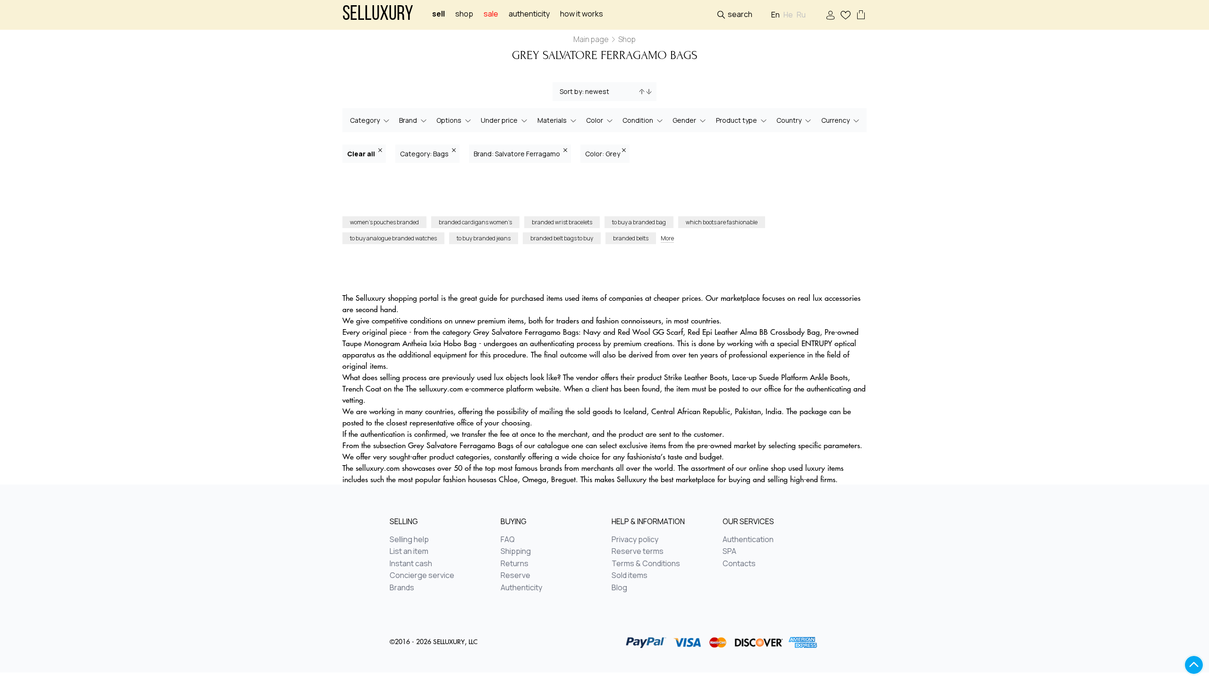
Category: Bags (425, 153)
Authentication (748, 540)
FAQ (508, 540)
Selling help (409, 540)
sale (491, 14)
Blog (619, 588)
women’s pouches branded (384, 222)
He (788, 15)
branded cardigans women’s (475, 222)
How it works (581, 14)
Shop (464, 14)
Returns (514, 564)
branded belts (630, 238)
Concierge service (422, 575)
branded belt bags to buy (561, 238)
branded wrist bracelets (562, 222)
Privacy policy (635, 540)
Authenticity (529, 14)
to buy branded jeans (484, 238)
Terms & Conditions (646, 564)
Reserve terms (638, 551)
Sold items (629, 575)
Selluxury (377, 15)
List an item (409, 551)
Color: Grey (602, 153)
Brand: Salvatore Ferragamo (518, 153)
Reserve (515, 575)
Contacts (739, 564)
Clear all (361, 153)
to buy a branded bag (639, 222)
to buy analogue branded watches (393, 238)
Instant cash (411, 564)
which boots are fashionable (722, 222)
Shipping (516, 551)
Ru (801, 15)
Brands (402, 588)
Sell (438, 14)
